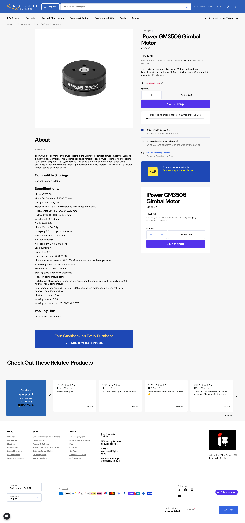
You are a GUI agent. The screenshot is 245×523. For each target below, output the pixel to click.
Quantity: (145, 89)
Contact (73, 447)
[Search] (187, 7)
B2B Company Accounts (80, 440)
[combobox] (125, 6)
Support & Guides (15, 458)
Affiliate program (77, 437)
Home (9, 24)
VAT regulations (40, 458)
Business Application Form (178, 170)
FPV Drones (12, 437)
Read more (158, 75)
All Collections (13, 454)
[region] (143, 395)
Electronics (12, 444)
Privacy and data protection (46, 447)
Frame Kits (12, 440)
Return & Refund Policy (43, 451)
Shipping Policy (40, 454)
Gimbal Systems (14, 451)
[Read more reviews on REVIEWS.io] (26, 405)
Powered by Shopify (217, 458)
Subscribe (228, 510)
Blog (71, 444)
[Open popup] (162, 83)
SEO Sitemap (75, 458)
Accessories (12, 447)
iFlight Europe (226, 455)
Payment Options (41, 444)
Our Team (73, 451)
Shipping (187, 60)
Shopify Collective (77, 454)
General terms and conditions (46, 437)
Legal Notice (38, 440)
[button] (235, 7)
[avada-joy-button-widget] (6, 516)
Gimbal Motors (23, 24)
